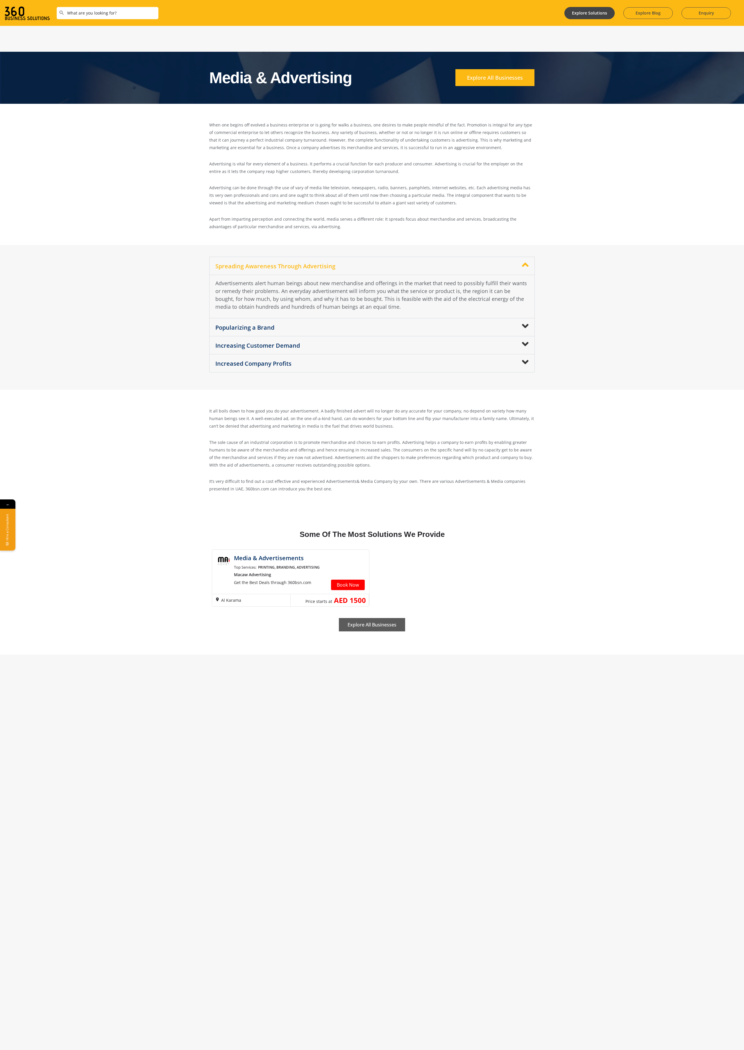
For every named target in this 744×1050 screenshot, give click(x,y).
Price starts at (318, 601)
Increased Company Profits (253, 363)
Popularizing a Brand (244, 327)
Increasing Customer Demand (257, 345)
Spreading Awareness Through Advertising (275, 266)
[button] (372, 266)
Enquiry (706, 13)
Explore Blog (648, 13)
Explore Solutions (589, 13)
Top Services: (245, 567)
